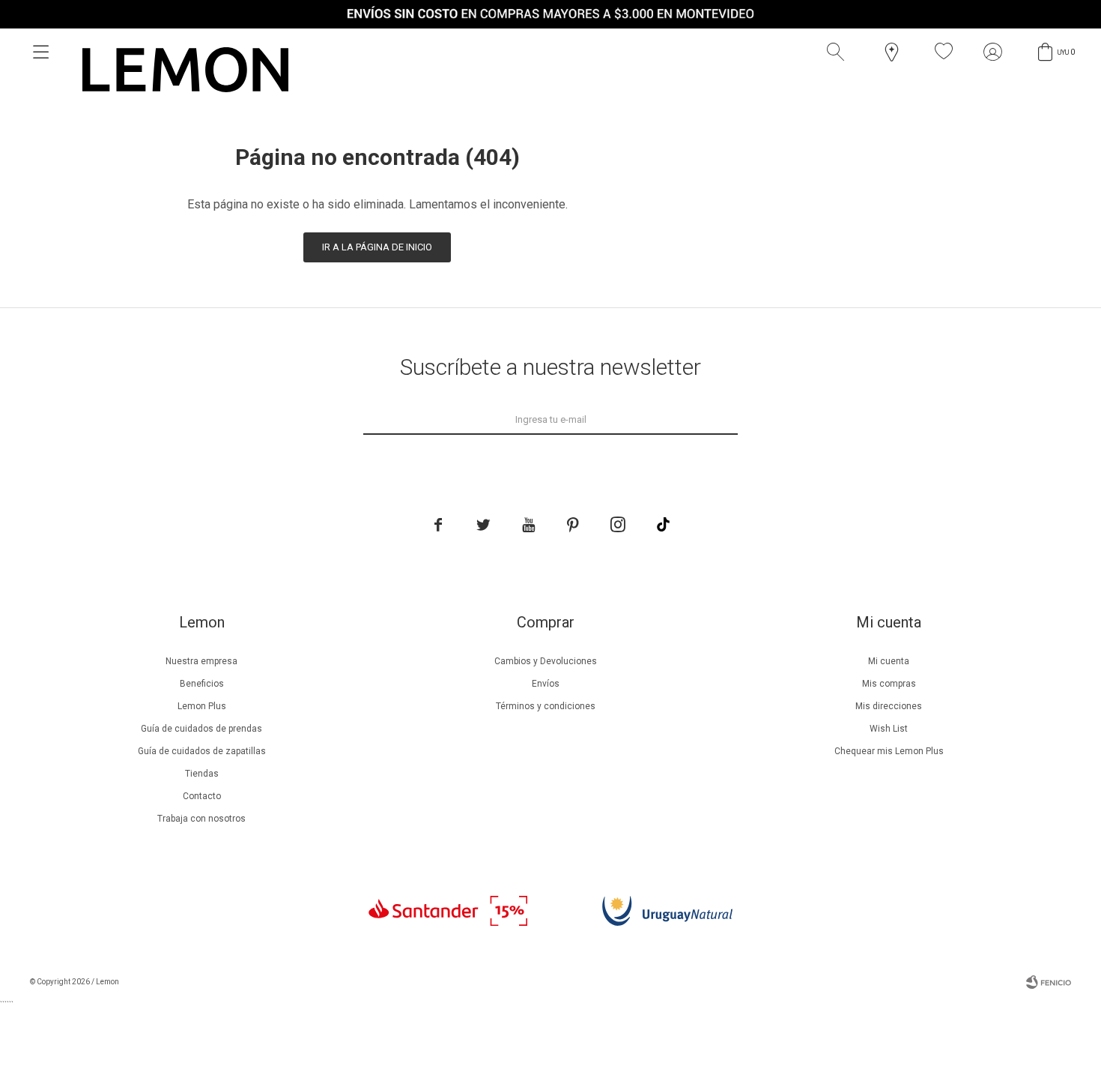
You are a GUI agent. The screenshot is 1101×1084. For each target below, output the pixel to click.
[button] (839, 51)
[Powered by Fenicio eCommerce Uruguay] (1048, 982)
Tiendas (202, 773)
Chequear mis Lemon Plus (889, 751)
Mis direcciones (888, 706)
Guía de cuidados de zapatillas (202, 751)
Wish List (889, 728)
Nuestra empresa (201, 661)
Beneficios (202, 683)
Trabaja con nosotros (201, 818)
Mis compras (889, 683)
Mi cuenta (888, 661)
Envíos (545, 683)
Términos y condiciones (545, 706)
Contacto (202, 796)
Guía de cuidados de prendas (201, 728)
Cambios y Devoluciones (545, 661)
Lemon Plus (202, 706)
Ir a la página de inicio (377, 247)
